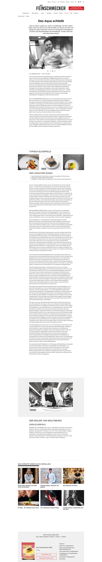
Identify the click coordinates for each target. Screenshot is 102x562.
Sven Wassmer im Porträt (70, 485)
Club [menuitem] (71, 13)
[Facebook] (78, 1)
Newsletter (68, 1)
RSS (75, 1)
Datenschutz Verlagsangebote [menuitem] (66, 545)
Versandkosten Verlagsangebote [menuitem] (67, 556)
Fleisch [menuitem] (61, 13)
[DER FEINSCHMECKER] (51, 7)
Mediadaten (62, 1)
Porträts (27, 16)
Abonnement (54, 1)
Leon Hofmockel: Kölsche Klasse (49, 507)
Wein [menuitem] (42, 13)
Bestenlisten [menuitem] (35, 13)
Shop (58, 1)
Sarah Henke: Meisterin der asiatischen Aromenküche (27, 486)
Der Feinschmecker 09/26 (44, 547)
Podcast (72, 1)
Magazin (49, 1)
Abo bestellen (46, 554)
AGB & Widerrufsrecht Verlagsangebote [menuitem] (68, 551)
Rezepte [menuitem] (49, 13)
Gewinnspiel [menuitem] (62, 558)
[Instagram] (80, 1)
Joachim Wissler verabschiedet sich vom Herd (73, 508)
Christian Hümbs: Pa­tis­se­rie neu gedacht (49, 486)
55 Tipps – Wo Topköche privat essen (28, 507)
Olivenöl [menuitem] (76, 13)
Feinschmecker (21, 16)
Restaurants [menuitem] (26, 13)
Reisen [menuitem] (56, 13)
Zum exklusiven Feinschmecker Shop (76, 8)
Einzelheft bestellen (46, 558)
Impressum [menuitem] (62, 543)
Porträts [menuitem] (66, 13)
